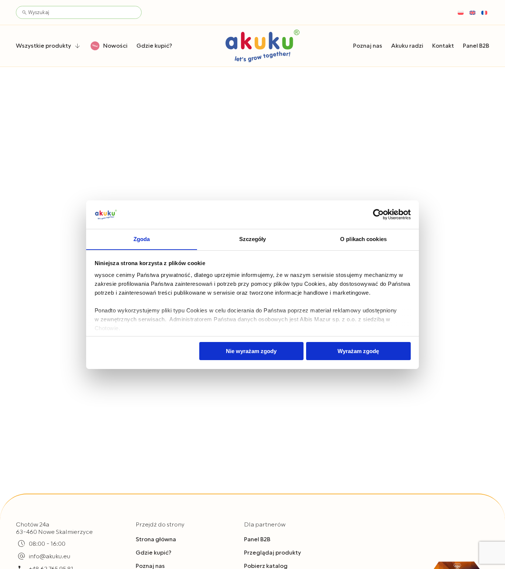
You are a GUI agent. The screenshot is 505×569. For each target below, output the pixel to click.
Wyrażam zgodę (358, 351)
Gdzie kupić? (153, 553)
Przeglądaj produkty (272, 553)
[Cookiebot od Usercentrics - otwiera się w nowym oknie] (378, 214)
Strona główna (156, 539)
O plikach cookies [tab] (363, 239)
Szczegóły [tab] (252, 239)
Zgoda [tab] (141, 239)
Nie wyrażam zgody (251, 351)
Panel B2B (257, 539)
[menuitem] (460, 12)
